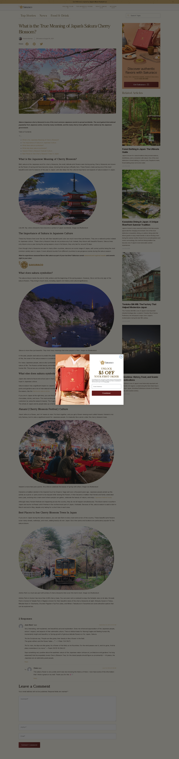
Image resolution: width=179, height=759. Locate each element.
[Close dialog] (121, 356)
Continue (106, 393)
